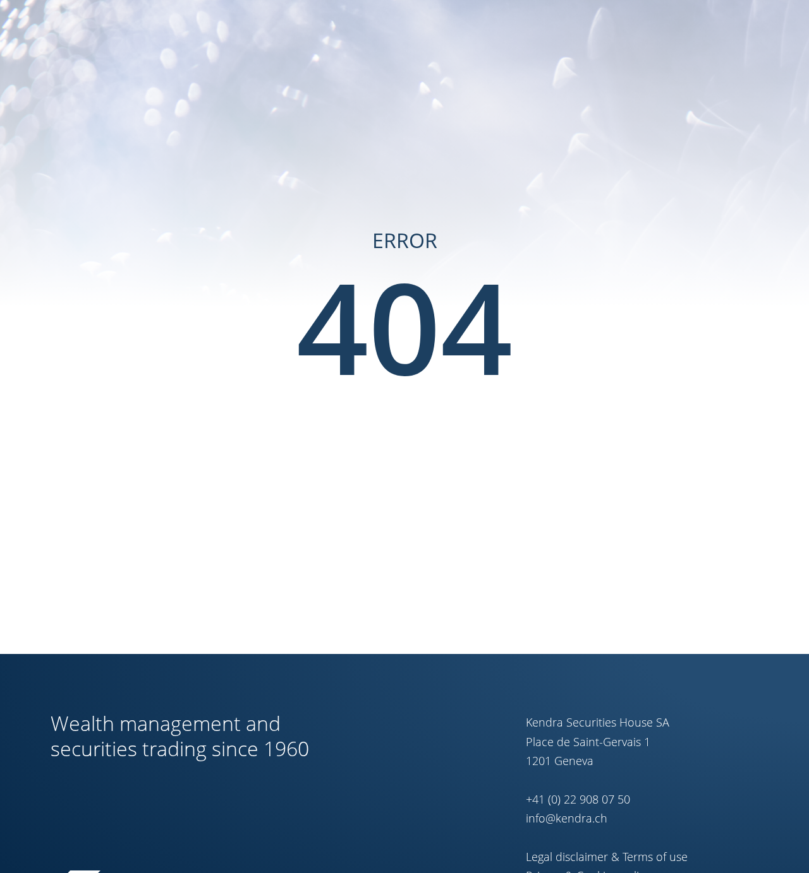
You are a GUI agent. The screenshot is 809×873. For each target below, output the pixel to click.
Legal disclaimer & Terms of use (607, 856)
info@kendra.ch (566, 818)
